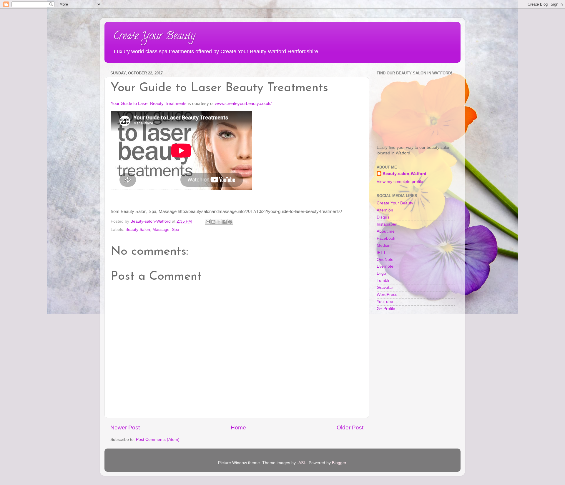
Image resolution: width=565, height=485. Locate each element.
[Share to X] (219, 222)
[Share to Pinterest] (230, 222)
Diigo (381, 273)
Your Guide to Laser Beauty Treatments (149, 103)
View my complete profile (400, 181)
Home (238, 427)
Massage (161, 229)
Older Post (350, 427)
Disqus (383, 217)
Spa (175, 229)
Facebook (386, 238)
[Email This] (208, 222)
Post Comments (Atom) (158, 439)
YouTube (385, 301)
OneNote (385, 259)
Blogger (339, 463)
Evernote (385, 266)
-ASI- (301, 463)
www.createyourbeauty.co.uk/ (243, 103)
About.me (386, 231)
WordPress (387, 294)
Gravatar (385, 287)
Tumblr (383, 280)
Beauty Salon (137, 229)
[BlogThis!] (213, 222)
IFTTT (382, 252)
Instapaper (387, 224)
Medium (384, 245)
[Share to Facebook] (224, 222)
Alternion (385, 210)
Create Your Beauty (154, 37)
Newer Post (125, 427)
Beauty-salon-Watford (404, 173)
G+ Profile (386, 308)
